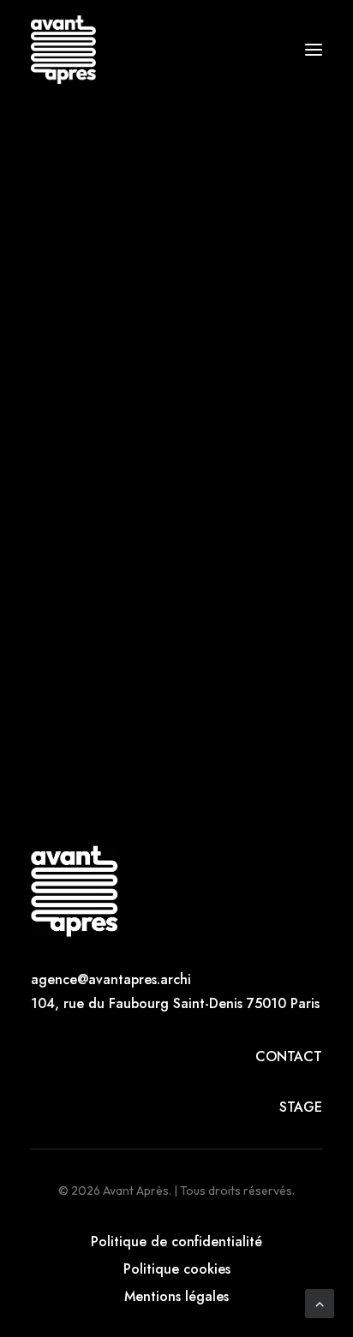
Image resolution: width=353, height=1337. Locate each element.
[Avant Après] (63, 49)
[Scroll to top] (319, 1301)
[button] (313, 49)
